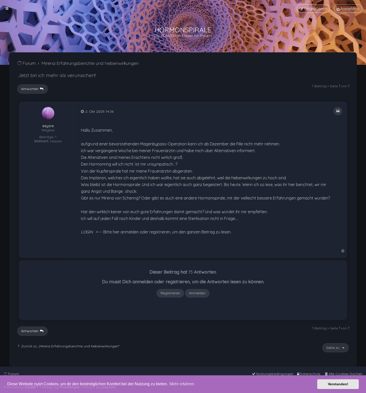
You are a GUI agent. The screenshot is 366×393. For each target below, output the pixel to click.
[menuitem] (348, 8)
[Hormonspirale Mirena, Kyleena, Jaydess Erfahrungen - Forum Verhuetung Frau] (183, 32)
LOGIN (87, 231)
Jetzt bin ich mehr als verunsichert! (57, 75)
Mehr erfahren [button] (182, 384)
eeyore (48, 126)
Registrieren (170, 293)
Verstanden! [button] (338, 384)
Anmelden (197, 293)
